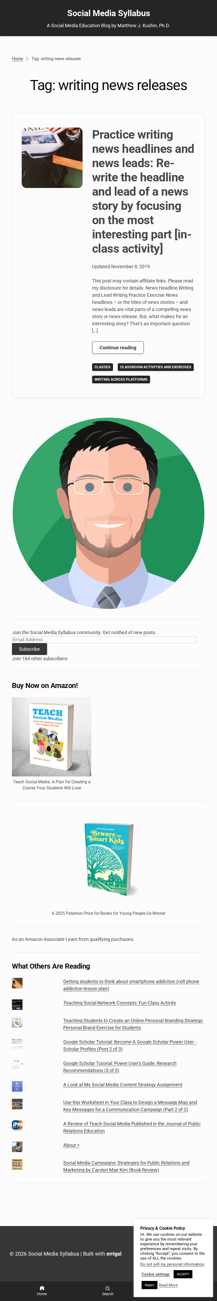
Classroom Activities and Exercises (155, 367)
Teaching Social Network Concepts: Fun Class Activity (119, 1003)
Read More (168, 1285)
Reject (149, 1285)
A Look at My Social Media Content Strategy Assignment (122, 1084)
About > (71, 1145)
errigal (113, 1254)
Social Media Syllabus (108, 13)
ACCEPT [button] (183, 1274)
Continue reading (122, 349)
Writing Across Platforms (121, 379)
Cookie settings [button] (156, 1274)
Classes (102, 367)
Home (17, 58)
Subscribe (29, 649)
